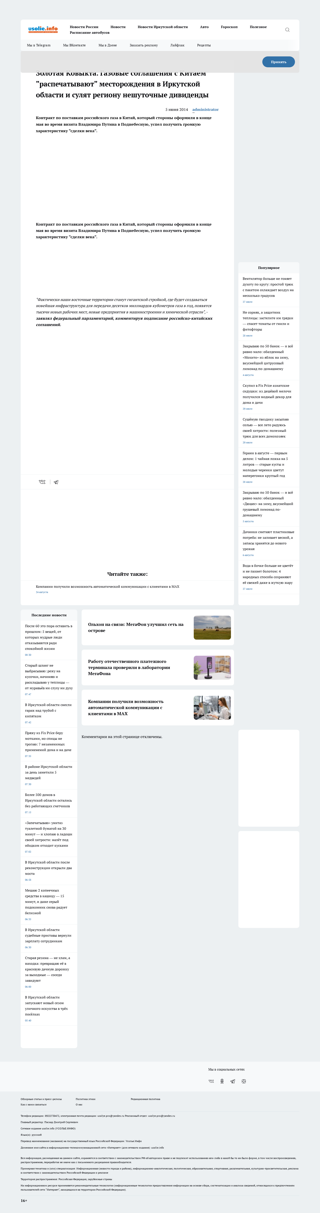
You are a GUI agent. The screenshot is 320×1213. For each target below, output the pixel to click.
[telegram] (57, 482)
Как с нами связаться (33, 1104)
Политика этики (85, 1099)
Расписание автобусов (89, 32)
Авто (204, 27)
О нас (79, 1104)
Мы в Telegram (39, 45)
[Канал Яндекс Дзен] (243, 1081)
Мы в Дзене (108, 45)
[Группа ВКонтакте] (211, 1081)
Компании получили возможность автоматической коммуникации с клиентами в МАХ (107, 589)
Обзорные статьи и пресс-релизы (41, 1099)
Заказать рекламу (144, 45)
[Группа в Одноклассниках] (222, 1081)
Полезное (258, 27)
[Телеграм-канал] (232, 1081)
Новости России (84, 27)
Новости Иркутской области (163, 27)
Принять (278, 62)
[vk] (42, 482)
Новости (118, 27)
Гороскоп (229, 27)
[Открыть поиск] (287, 29)
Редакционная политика (145, 1099)
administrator (205, 109)
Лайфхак (177, 45)
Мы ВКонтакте (74, 45)
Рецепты (204, 45)
